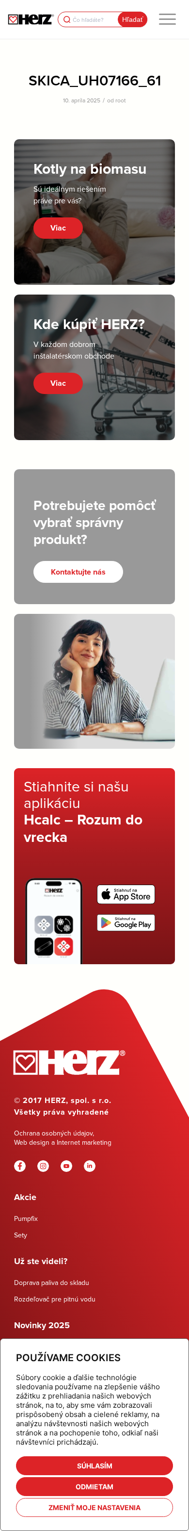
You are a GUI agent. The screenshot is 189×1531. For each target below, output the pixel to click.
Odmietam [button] (94, 1486)
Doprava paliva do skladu (51, 1282)
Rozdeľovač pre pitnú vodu (54, 1299)
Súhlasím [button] (94, 1466)
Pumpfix (26, 1218)
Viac (58, 227)
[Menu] (167, 19)
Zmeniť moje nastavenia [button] (94, 1507)
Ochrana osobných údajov (53, 1133)
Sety (20, 1235)
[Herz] (31, 19)
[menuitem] (167, 19)
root (120, 100)
